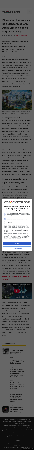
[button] (17, 222)
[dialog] (17, 225)
